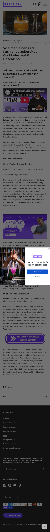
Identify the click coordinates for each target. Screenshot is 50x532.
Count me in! (37, 271)
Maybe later (37, 276)
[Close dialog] (48, 248)
